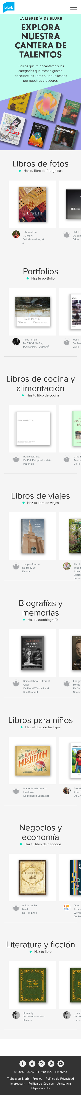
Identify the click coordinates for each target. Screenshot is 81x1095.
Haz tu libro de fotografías (43, 171)
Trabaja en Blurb (18, 1079)
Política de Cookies (41, 1083)
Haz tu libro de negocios (43, 844)
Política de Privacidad (60, 1079)
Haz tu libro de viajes (43, 503)
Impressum (17, 1083)
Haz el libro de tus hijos (42, 727)
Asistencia (64, 1083)
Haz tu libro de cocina (43, 395)
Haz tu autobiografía (43, 620)
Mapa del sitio (40, 1088)
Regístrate (55, 7)
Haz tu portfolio (43, 278)
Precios (37, 1079)
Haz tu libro (43, 952)
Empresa (61, 1072)
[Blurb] (8, 8)
